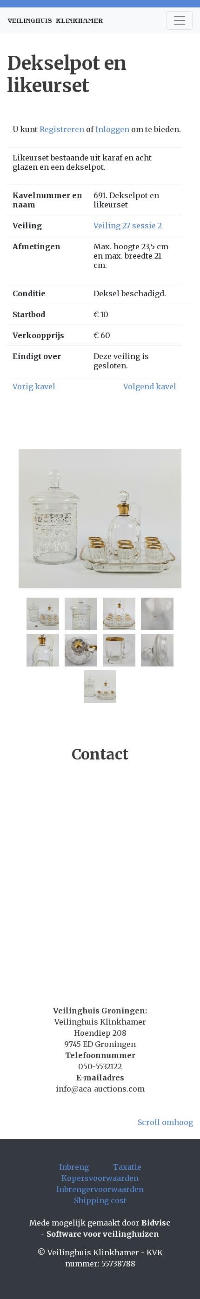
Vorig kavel (34, 386)
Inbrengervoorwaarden (100, 1189)
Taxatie (127, 1167)
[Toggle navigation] (180, 20)
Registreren (62, 129)
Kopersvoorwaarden (100, 1178)
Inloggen (112, 129)
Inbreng (74, 1167)
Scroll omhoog (165, 1122)
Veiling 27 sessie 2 (127, 225)
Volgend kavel (149, 386)
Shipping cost (100, 1200)
